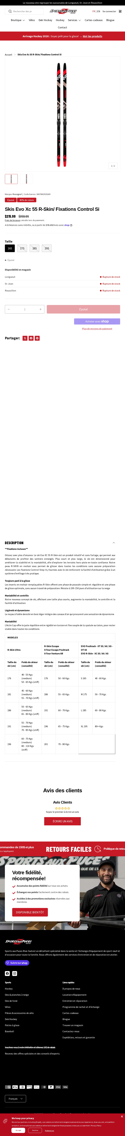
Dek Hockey (45, 20)
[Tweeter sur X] (25, 338)
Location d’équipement (74, 994)
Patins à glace (12, 1025)
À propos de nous (71, 988)
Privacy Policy (96, 1125)
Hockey (60, 20)
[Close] (121, 1116)
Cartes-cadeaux (94, 20)
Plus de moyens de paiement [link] (97, 328)
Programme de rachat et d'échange (80, 1006)
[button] (120, 11)
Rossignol (17, 194)
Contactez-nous (70, 1031)
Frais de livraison (12, 220)
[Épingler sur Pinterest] (37, 338)
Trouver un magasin (72, 1025)
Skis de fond (11, 1000)
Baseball (9, 1031)
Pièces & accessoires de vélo (19, 1013)
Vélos (32, 20)
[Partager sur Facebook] (31, 338)
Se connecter (109, 11)
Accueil (8, 54)
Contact (62, 27)
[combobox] (24, 11)
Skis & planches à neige (17, 994)
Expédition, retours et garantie (78, 1037)
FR (93, 11)
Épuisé (83, 309)
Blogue (110, 20)
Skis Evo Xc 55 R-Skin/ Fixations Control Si (39, 54)
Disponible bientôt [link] (30, 912)
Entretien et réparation (74, 1000)
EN (98, 11)
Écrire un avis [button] (62, 821)
